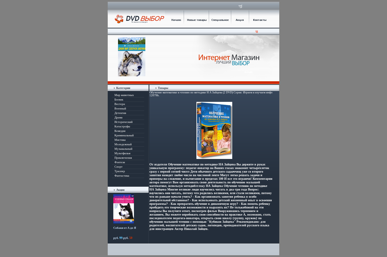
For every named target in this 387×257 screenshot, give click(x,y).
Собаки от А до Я (124, 227)
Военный (120, 108)
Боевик (118, 99)
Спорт (118, 166)
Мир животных (124, 95)
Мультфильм (122, 153)
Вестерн (119, 104)
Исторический (123, 122)
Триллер (119, 171)
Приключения (123, 157)
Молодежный (123, 144)
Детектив (120, 113)
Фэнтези (119, 162)
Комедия (119, 131)
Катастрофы (122, 126)
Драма (118, 117)
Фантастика (121, 175)
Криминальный (124, 135)
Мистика (120, 139)
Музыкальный (123, 148)
